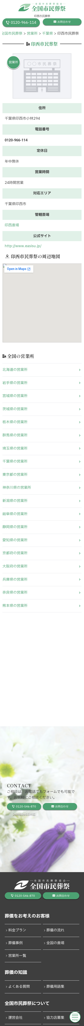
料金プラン (17, 930)
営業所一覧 (17, 955)
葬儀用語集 (55, 986)
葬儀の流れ (55, 930)
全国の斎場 (55, 943)
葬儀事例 (15, 943)
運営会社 (15, 1017)
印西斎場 (12, 225)
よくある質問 (19, 986)
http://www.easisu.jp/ (23, 246)
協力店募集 (55, 1017)
